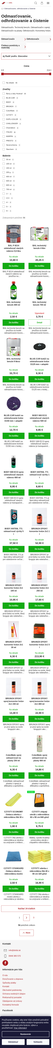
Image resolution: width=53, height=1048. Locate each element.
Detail (39, 323)
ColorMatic (11, 111)
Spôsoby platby (9, 983)
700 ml (10, 189)
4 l (8, 202)
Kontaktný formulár (10, 1005)
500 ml (10, 181)
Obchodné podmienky (12, 990)
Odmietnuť (13, 1042)
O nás (5, 975)
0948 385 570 (15, 956)
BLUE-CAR (12, 98)
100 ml (10, 164)
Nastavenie (25, 1034)
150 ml (10, 168)
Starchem (11, 149)
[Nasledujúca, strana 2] (26, 918)
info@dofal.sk (15, 950)
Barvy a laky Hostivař (16, 94)
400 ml (10, 177)
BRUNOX (11, 106)
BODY (10, 102)
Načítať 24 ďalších (26, 909)
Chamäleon (12, 128)
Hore (28, 933)
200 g (9, 172)
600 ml (10, 185)
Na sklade (11, 83)
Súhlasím (38, 1042)
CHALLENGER (13, 123)
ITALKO (10, 132)
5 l (8, 207)
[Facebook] (5, 963)
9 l (8, 211)
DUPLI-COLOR (13, 119)
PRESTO (11, 141)
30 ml (9, 159)
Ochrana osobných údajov (13, 994)
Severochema (13, 145)
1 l (8, 194)
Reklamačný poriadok (12, 997)
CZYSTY (11, 115)
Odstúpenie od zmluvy (12, 1001)
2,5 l (9, 198)
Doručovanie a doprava (12, 979)
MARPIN (11, 136)
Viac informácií (20, 1028)
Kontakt (5, 986)
